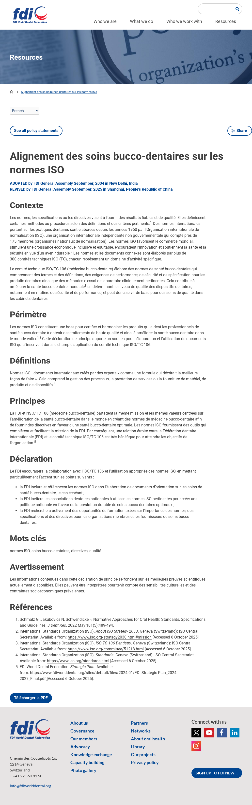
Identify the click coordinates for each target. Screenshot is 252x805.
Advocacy (80, 746)
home (11, 91)
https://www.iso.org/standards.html (78, 661)
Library (138, 746)
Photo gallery (83, 770)
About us (79, 723)
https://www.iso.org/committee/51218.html (106, 649)
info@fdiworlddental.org (30, 785)
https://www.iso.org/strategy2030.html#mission (110, 637)
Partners (139, 723)
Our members (83, 738)
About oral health (148, 738)
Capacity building (87, 762)
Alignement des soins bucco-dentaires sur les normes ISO (59, 92)
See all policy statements (36, 130)
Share (241, 130)
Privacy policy (145, 762)
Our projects (143, 754)
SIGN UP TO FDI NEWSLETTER (219, 772)
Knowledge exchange (91, 754)
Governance (82, 730)
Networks (141, 730)
